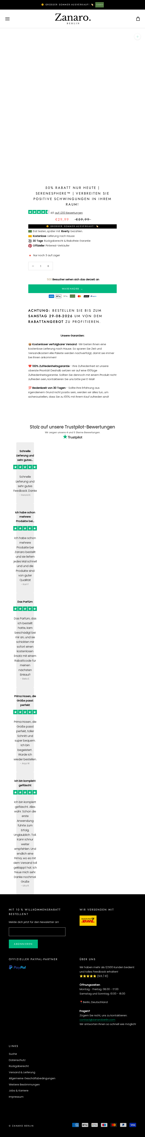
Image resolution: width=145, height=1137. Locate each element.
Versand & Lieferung (22, 1072)
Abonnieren (23, 944)
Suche (13, 1054)
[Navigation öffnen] (7, 18)
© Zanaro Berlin (21, 1125)
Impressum (16, 1097)
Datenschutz (17, 1060)
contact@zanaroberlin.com (97, 1019)
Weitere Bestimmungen (24, 1084)
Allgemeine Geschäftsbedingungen (32, 1078)
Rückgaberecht (19, 1066)
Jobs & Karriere (18, 1090)
